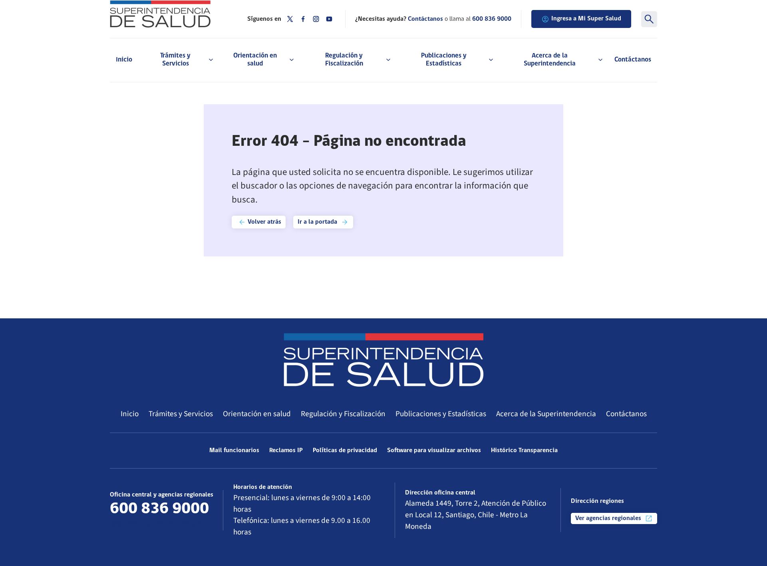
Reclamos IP (286, 450)
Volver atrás (263, 222)
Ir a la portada (318, 222)
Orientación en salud (257, 413)
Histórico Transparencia (524, 450)
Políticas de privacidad (345, 450)
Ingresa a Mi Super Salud (586, 19)
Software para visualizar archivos (434, 450)
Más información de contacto (158, 524)
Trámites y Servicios (181, 413)
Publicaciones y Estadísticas (440, 413)
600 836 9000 (491, 19)
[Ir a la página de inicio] (168, 14)
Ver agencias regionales (609, 518)
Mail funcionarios (234, 450)
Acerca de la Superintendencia (546, 413)
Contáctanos (632, 59)
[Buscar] (649, 19)
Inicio (124, 59)
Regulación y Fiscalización (343, 413)
